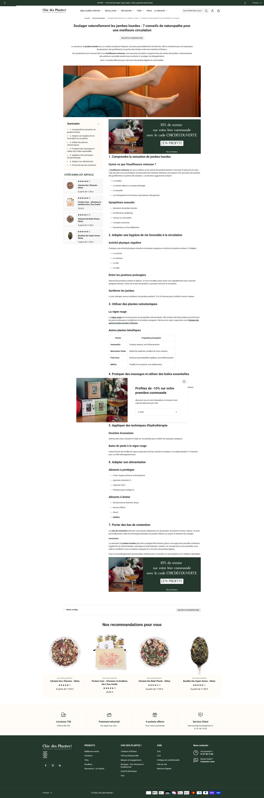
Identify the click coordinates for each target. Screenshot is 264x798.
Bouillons (88, 764)
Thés (86, 760)
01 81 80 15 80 (206, 754)
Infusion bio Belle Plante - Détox (154, 681)
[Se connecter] (212, 10)
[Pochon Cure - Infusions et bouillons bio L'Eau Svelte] (109, 652)
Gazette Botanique (129, 771)
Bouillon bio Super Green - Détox (199, 681)
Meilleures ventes (91, 751)
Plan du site (162, 764)
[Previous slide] (4, 2)
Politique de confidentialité (168, 760)
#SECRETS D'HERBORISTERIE (188, 610)
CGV (159, 756)
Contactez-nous (207, 761)
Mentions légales (164, 768)
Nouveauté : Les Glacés (94, 768)
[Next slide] (245, 2)
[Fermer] (184, 381)
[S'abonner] (176, 412)
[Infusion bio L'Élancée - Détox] (65, 652)
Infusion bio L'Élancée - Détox (64, 681)
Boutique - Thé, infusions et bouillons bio (132, 765)
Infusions (88, 756)
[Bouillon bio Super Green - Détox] (199, 652)
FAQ (159, 751)
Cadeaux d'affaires (129, 751)
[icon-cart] (218, 10)
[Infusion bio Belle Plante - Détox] (154, 652)
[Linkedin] (60, 765)
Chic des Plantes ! (105, 793)
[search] (206, 10)
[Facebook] (46, 765)
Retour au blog (72, 610)
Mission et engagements (131, 760)
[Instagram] (53, 765)
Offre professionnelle (129, 756)
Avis (122, 775)
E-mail (140, 412)
